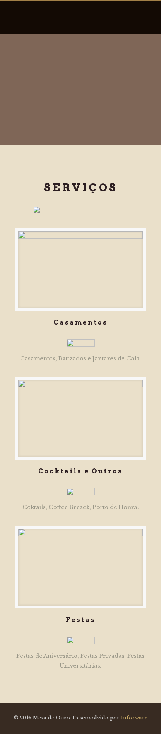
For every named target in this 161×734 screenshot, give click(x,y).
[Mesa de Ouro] (80, 17)
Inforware (134, 718)
